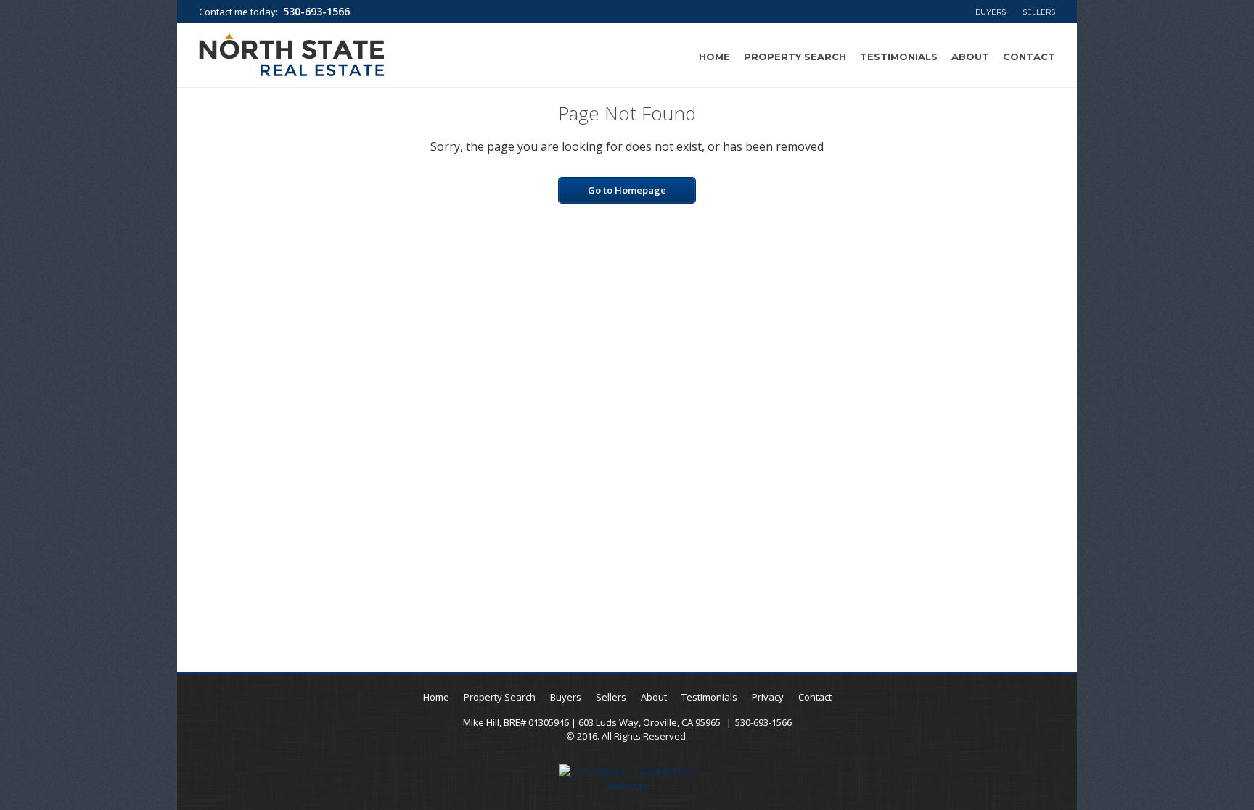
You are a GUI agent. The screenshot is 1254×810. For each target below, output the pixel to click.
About (970, 56)
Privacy (768, 696)
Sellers (1039, 12)
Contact (1029, 56)
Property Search (795, 56)
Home (714, 56)
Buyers (990, 12)
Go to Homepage (627, 190)
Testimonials (899, 56)
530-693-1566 (316, 11)
